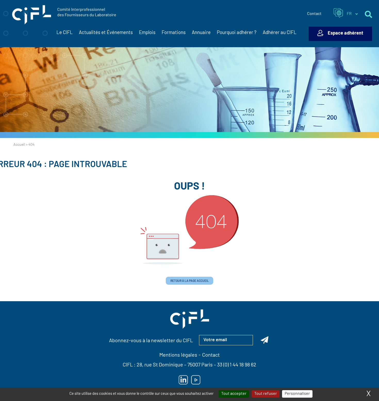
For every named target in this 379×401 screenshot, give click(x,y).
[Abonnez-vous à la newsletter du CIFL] (264, 340)
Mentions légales (178, 355)
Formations (174, 32)
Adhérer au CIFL (279, 32)
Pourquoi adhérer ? (237, 32)
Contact (314, 14)
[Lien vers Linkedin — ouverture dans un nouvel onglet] (183, 379)
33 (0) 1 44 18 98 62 (236, 365)
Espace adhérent (345, 33)
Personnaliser (297, 394)
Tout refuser (265, 394)
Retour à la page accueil (189, 281)
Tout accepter (233, 394)
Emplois (147, 32)
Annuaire (201, 32)
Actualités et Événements (106, 32)
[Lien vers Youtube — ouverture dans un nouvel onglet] (195, 379)
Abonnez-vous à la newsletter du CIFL (151, 340)
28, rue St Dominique (160, 365)
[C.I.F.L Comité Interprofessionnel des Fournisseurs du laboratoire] (31, 15)
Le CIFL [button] (64, 32)
